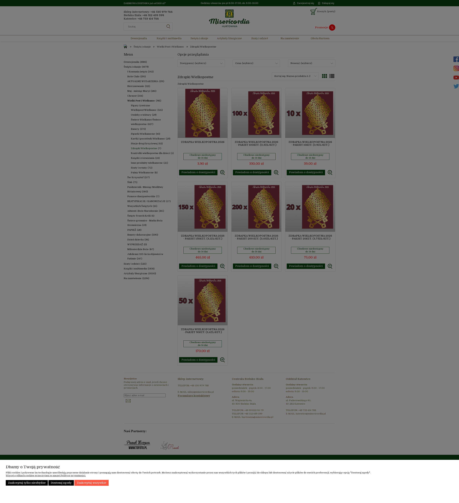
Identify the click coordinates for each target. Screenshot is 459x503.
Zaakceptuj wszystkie (91, 482)
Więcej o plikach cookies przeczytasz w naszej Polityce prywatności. (46, 475)
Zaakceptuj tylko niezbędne (27, 482)
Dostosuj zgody (61, 482)
